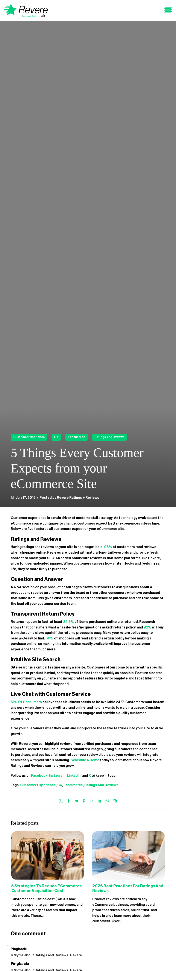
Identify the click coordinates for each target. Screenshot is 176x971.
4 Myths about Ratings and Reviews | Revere (46, 955)
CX (56, 437)
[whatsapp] (107, 801)
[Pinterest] (84, 801)
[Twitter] (62, 801)
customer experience (29, 437)
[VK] (76, 801)
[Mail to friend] (92, 801)
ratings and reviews (109, 437)
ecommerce (76, 437)
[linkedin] (99, 801)
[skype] (114, 801)
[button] (168, 10)
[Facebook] (69, 801)
